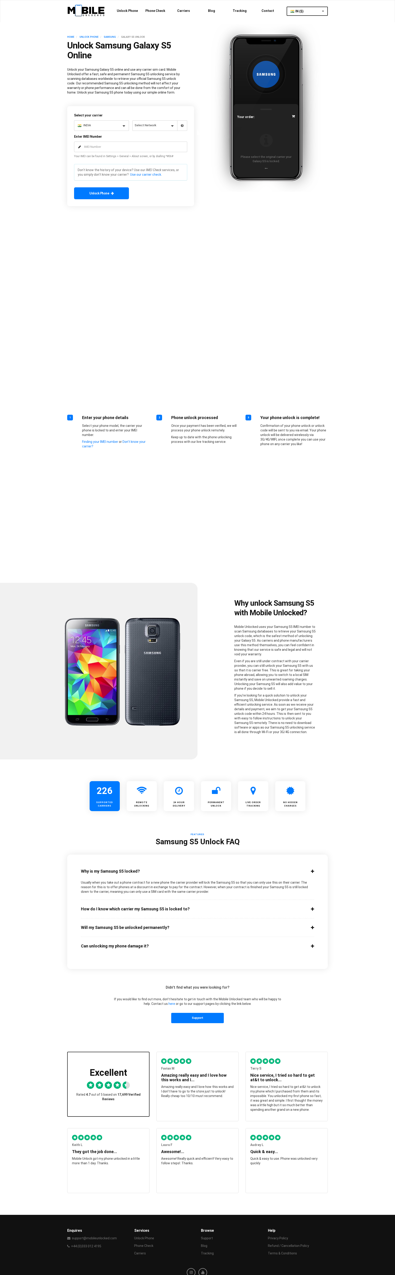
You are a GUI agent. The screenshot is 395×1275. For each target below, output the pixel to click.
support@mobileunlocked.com (94, 1238)
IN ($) (300, 11)
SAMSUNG (110, 36)
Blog (211, 11)
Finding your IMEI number (100, 442)
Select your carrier (88, 115)
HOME (70, 36)
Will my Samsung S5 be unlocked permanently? (125, 927)
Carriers (183, 11)
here (171, 1004)
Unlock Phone (127, 11)
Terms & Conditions (282, 1253)
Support (197, 1017)
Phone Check (155, 11)
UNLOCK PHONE (89, 36)
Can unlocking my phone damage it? (115, 946)
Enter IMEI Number (88, 136)
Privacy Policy (278, 1238)
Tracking (240, 11)
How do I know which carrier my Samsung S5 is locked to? (135, 909)
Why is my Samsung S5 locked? (110, 871)
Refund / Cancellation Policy (288, 1246)
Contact (268, 11)
